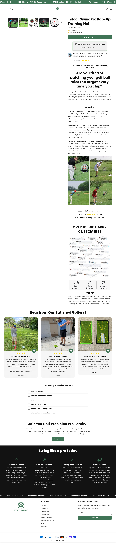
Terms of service (46, 517)
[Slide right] (61, 23)
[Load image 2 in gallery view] (23, 22)
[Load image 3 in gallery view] (34, 22)
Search (43, 505)
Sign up (95, 518)
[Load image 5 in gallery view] (54, 22)
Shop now (58, 439)
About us (44, 526)
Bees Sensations (60, 540)
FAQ (42, 523)
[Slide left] (6, 23)
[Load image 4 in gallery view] (44, 22)
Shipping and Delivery (48, 520)
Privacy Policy (45, 511)
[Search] (103, 9)
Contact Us (44, 508)
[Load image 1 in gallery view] (13, 22)
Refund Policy (45, 514)
